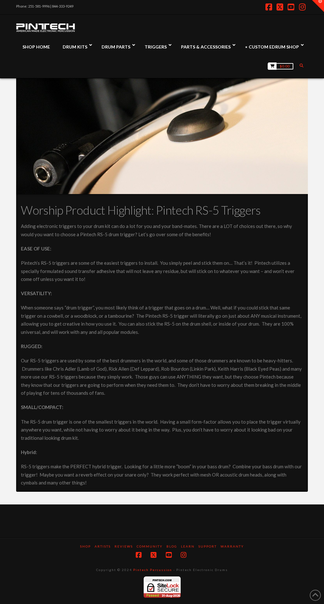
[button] (318, 6)
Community (150, 546)
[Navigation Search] (302, 65)
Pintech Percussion (152, 570)
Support (207, 546)
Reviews (124, 546)
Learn (188, 546)
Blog (171, 546)
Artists (103, 546)
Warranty (232, 546)
